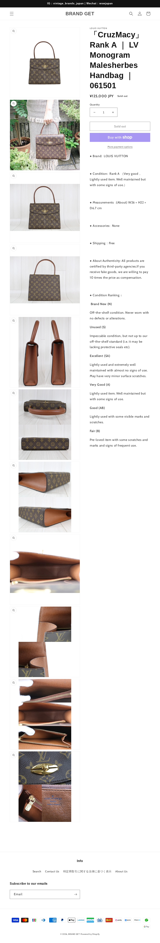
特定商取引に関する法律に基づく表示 (87, 871)
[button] (11, 13)
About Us (121, 871)
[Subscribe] (75, 894)
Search (37, 871)
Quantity (95, 104)
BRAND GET (74, 934)
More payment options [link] (120, 146)
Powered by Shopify (90, 934)
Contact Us (52, 871)
